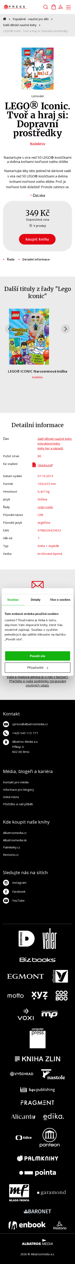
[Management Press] (50, 1014)
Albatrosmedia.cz (15, 833)
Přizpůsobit (35, 667)
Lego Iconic (45, 507)
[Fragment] (37, 1102)
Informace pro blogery (18, 789)
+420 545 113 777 (25, 733)
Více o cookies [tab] (60, 599)
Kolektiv (37, 143)
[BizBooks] (37, 959)
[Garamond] (51, 1192)
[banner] (25, 7)
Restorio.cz (11, 855)
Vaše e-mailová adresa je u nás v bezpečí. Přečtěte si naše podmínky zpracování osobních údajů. (37, 681)
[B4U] (37, 1089)
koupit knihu (37, 239)
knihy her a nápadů (50, 448)
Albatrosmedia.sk (15, 840)
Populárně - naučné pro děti (31, 19)
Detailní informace (36, 259)
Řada (10, 259)
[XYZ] (40, 996)
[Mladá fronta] (19, 1192)
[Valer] (50, 938)
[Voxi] (26, 1014)
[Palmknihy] (37, 1158)
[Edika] (53, 1116)
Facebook (18, 891)
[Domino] (27, 938)
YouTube (18, 900)
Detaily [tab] (36, 599)
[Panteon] (50, 1137)
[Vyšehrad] (21, 1074)
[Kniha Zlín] (37, 1058)
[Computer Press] (38, 1038)
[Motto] (16, 996)
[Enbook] (27, 1225)
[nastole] (53, 1074)
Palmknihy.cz (11, 847)
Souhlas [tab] (13, 599)
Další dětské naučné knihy (19, 25)
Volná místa (11, 797)
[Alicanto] (23, 1116)
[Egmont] (25, 976)
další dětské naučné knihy (55, 439)
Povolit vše (37, 655)
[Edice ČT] (24, 1137)
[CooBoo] (62, 996)
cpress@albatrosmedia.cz (30, 724)
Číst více (39, 195)
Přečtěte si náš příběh (18, 804)
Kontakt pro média (16, 782)
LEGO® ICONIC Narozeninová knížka (37, 371)
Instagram (19, 882)
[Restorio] (59, 1225)
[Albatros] (60, 976)
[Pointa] (37, 1172)
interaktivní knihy (49, 443)
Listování (37, 96)
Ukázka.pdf (45, 465)
